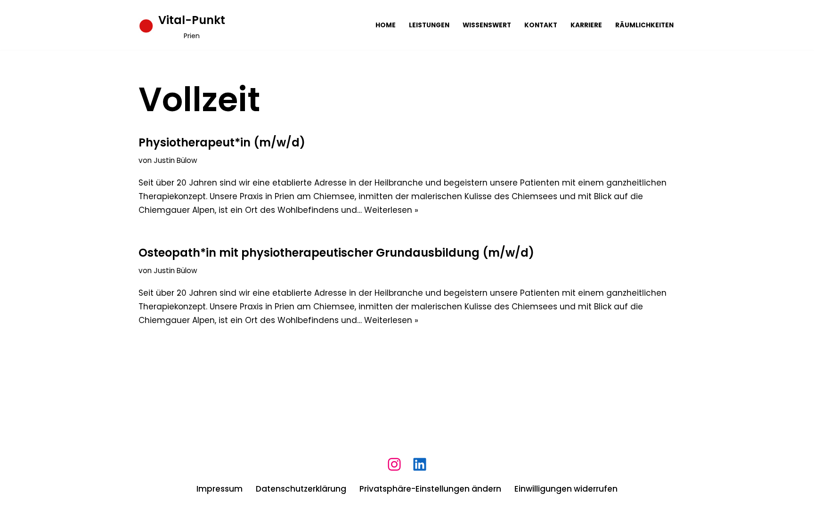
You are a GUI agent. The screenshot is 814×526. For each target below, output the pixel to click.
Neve (148, 513)
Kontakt (540, 25)
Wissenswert (487, 25)
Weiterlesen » (391, 210)
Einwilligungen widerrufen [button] (566, 488)
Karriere (586, 25)
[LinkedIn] (419, 464)
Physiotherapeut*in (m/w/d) (221, 142)
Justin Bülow (175, 160)
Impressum (219, 488)
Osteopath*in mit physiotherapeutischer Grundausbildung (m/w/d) (336, 252)
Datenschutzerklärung (301, 488)
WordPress (251, 513)
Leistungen (429, 25)
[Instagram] (394, 464)
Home (385, 25)
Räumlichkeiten (644, 25)
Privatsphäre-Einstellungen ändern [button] (430, 488)
